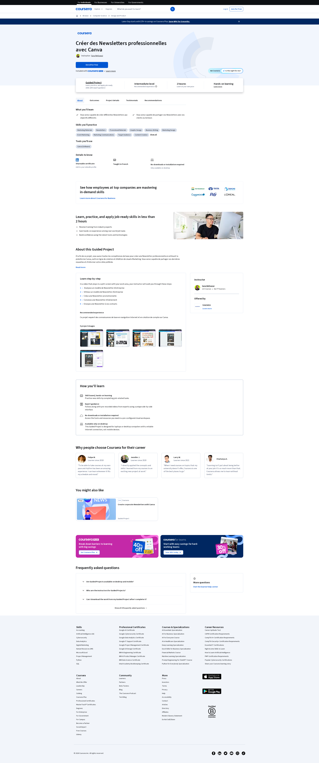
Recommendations (153, 100)
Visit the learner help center (205, 586)
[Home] (77, 16)
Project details (112, 100)
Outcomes (94, 100)
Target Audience (124, 135)
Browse (85, 16)
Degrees (79, 708)
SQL (77, 664)
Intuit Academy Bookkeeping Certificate (134, 664)
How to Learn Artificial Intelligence (217, 652)
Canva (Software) (83, 146)
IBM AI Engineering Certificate (130, 652)
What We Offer (81, 682)
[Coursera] (84, 9)
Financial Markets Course (171, 652)
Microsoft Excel (81, 652)
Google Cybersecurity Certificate (131, 634)
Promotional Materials (118, 130)
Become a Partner (83, 723)
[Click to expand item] (91, 338)
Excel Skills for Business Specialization (176, 649)
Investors (165, 682)
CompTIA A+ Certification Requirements (219, 637)
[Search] (172, 9)
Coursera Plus (81, 697)
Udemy (78, 734)
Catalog (79, 693)
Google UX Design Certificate (130, 649)
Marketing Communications (104, 135)
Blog (120, 689)
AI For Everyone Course (170, 637)
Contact (165, 701)
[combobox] (140, 9)
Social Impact (81, 727)
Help (163, 693)
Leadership (80, 686)
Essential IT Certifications (214, 645)
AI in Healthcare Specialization (173, 641)
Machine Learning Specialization (174, 656)
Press (164, 678)
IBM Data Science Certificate (129, 660)
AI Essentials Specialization (172, 630)
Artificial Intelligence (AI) (85, 634)
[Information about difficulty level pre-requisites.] (156, 86)
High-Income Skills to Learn (215, 649)
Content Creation (141, 135)
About (80, 100)
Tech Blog (123, 697)
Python (78, 660)
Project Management (84, 656)
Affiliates (165, 712)
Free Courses (81, 731)
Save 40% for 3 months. (179, 21)
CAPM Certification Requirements (217, 634)
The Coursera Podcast (127, 693)
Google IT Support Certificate (130, 641)
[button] (109, 9)
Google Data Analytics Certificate (131, 637)
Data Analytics (81, 641)
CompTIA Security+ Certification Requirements (222, 641)
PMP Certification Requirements (217, 656)
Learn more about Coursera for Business (97, 198)
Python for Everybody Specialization (175, 664)
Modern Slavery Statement (172, 716)
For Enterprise (81, 712)
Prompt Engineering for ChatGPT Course (177, 660)
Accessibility (166, 697)
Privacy (164, 689)
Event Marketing (83, 135)
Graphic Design (136, 130)
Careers (79, 689)
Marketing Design (168, 130)
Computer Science (100, 16)
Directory (165, 708)
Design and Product (118, 16)
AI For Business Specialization (173, 634)
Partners (122, 682)
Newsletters (101, 130)
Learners (122, 678)
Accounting (80, 630)
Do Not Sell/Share (168, 719)
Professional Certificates (85, 701)
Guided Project (94, 82)
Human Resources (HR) (84, 649)
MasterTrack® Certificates (86, 704)
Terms (164, 686)
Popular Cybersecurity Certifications (218, 660)
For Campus (80, 719)
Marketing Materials (84, 130)
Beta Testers (124, 686)
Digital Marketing (82, 645)
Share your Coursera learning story (218, 664)
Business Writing (152, 130)
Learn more (111, 71)
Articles (165, 704)
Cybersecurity (81, 637)
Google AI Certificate (127, 630)
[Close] (239, 21)
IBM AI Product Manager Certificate (132, 656)
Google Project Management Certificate (134, 645)
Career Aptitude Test (213, 630)
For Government (82, 716)
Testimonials (132, 100)
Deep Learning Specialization (173, 645)
